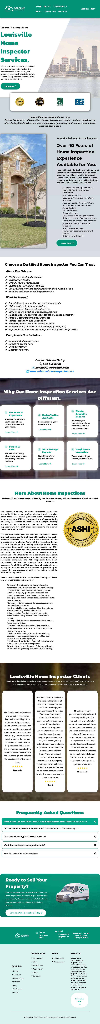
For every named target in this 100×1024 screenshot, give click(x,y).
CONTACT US (50, 11)
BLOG (38, 11)
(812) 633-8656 (43, 936)
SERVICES (62, 11)
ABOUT (47, 6)
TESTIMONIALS (60, 6)
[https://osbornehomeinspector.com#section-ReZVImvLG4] (15, 8)
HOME (38, 6)
